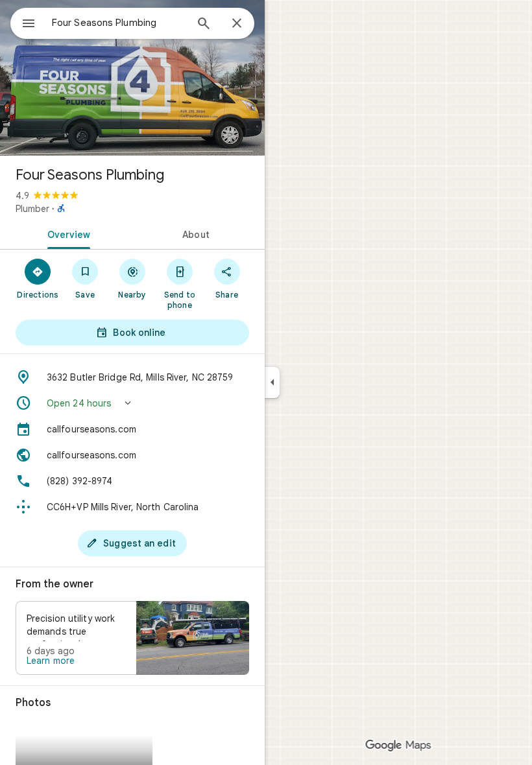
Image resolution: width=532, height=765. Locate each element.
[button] (132, 403)
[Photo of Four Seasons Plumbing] (132, 78)
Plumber (32, 209)
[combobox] (119, 22)
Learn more (51, 660)
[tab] (66, 233)
